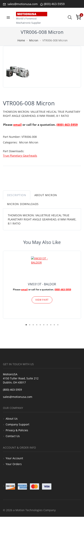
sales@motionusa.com (22, 4)
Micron (33, 40)
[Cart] (78, 17)
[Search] (69, 17)
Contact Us (13, 436)
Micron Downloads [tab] (23, 204)
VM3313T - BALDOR (42, 284)
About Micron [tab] (45, 195)
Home (21, 40)
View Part (42, 299)
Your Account (14, 458)
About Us (12, 418)
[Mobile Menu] (8, 17)
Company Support (17, 424)
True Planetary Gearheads (20, 155)
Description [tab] (16, 195)
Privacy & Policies (17, 430)
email (17, 125)
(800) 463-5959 (54, 4)
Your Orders (14, 464)
